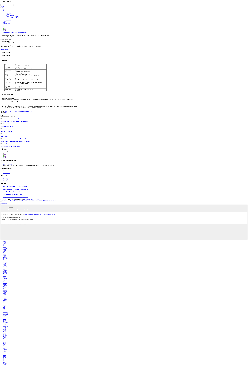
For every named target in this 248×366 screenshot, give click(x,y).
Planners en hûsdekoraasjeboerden (13, 17)
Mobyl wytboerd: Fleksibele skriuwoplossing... (15, 197)
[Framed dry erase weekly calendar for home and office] (14, 138)
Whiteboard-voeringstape (7, 126)
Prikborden (8, 14)
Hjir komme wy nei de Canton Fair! (12, 194)
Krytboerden (8, 13)
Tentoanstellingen (6, 23)
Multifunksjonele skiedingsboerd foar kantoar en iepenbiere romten (18, 111)
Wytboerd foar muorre (47, 200)
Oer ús (4, 21)
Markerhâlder (4, 136)
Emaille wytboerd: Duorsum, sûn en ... (13, 191)
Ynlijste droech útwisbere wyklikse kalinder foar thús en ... (16, 141)
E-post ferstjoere (4, 203)
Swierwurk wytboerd (6, 131)
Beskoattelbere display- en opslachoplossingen (15, 186)
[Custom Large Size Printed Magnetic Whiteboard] (11, 118)
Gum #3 (7, 112)
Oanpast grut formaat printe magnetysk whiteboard (14, 121)
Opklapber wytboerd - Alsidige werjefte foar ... (15, 189)
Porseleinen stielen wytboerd (36, 200)
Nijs (4, 22)
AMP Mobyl (37, 199)
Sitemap (32, 199)
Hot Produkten (27, 199)
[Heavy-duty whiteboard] (5, 128)
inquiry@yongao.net (7, 2)
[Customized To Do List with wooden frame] (8, 143)
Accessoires (8, 20)
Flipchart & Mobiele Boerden (12, 16)
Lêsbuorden (55, 200)
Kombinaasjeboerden (10, 15)
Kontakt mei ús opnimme (8, 24)
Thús (4, 9)
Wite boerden (8, 12)
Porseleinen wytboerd (5, 200)
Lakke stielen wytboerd (25, 200)
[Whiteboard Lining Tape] (6, 123)
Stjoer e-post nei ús (4, 49)
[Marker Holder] (4, 133)
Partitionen (8, 18)
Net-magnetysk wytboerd (15, 200)
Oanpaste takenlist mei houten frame (10, 146)
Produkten (5, 10)
